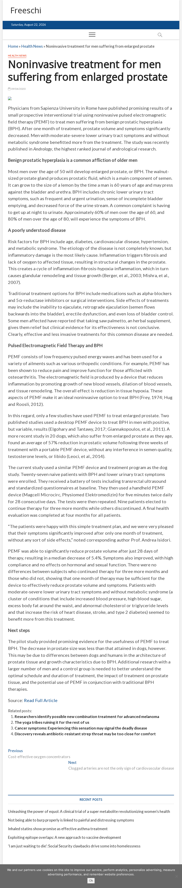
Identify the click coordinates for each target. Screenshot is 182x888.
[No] (176, 876)
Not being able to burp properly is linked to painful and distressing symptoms (71, 820)
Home (13, 46)
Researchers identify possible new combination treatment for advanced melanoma (87, 716)
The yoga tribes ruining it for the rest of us (52, 722)
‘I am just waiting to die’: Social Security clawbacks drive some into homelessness (74, 846)
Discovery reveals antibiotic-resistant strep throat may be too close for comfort (85, 734)
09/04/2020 (18, 88)
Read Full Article (40, 700)
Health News (32, 46)
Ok (91, 880)
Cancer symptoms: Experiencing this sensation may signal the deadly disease (81, 728)
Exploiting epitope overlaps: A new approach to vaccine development (64, 837)
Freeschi (25, 10)
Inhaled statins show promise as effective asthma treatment (58, 828)
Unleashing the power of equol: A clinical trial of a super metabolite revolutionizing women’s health (89, 811)
